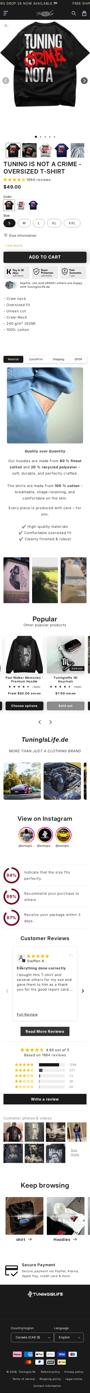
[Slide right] (87, 150)
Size (6, 215)
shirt (21, 1239)
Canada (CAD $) (28, 1337)
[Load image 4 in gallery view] (61, 150)
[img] (38, 956)
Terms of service (23, 1379)
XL (54, 223)
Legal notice (74, 1379)
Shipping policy (50, 1379)
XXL (72, 223)
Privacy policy (74, 1371)
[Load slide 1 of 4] (50, 137)
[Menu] (6, 13)
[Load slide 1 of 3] (45, 137)
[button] (74, 13)
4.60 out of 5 (57, 1050)
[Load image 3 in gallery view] (45, 150)
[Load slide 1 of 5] (54, 137)
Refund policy (50, 1371)
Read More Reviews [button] (45, 1031)
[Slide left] (3, 150)
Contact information (47, 1385)
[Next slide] (50, 722)
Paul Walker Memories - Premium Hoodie (24, 679)
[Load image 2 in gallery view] (29, 150)
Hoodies (62, 1239)
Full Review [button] (27, 1014)
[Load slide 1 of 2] (40, 137)
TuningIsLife (27, 1371)
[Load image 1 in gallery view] (13, 150)
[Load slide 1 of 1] (35, 136)
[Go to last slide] (39, 722)
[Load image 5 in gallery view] (78, 150)
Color (7, 196)
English (64, 1337)
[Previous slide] (7, 991)
